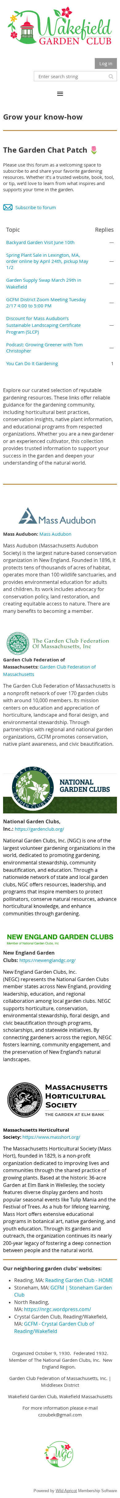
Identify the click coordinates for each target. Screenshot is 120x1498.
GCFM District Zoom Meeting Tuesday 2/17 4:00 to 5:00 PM (46, 302)
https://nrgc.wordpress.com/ (57, 1309)
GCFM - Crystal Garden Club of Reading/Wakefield (54, 1327)
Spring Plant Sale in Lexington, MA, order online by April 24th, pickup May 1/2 (47, 261)
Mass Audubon (55, 534)
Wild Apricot (66, 1490)
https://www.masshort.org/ (51, 1137)
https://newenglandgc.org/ (47, 960)
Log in (105, 63)
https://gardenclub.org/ (39, 829)
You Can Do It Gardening (32, 363)
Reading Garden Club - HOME (79, 1280)
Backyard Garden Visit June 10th (40, 242)
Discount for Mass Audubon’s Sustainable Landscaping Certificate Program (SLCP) (43, 325)
